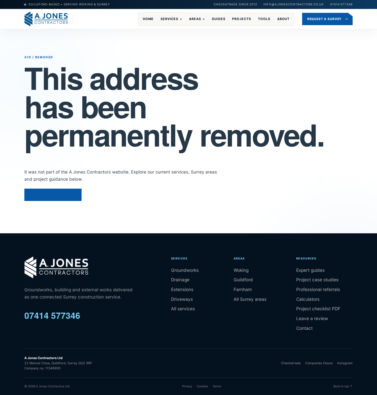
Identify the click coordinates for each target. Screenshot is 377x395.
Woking (241, 270)
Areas (197, 19)
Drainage (180, 279)
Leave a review (312, 318)
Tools (264, 19)
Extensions (182, 289)
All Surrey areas (250, 299)
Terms (217, 386)
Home (148, 19)
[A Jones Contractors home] (48, 19)
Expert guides (310, 270)
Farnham (243, 289)
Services (171, 19)
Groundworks (185, 270)
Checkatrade (291, 363)
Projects (241, 19)
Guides (218, 19)
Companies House (319, 363)
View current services (53, 195)
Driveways (182, 299)
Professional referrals (318, 289)
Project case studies (317, 279)
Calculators (308, 299)
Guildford (243, 279)
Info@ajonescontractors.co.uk (293, 4)
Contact (304, 328)
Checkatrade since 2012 (235, 4)
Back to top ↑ (343, 386)
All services (183, 308)
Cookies (202, 386)
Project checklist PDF (318, 308)
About (283, 19)
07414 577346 (341, 4)
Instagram (345, 363)
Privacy (187, 386)
